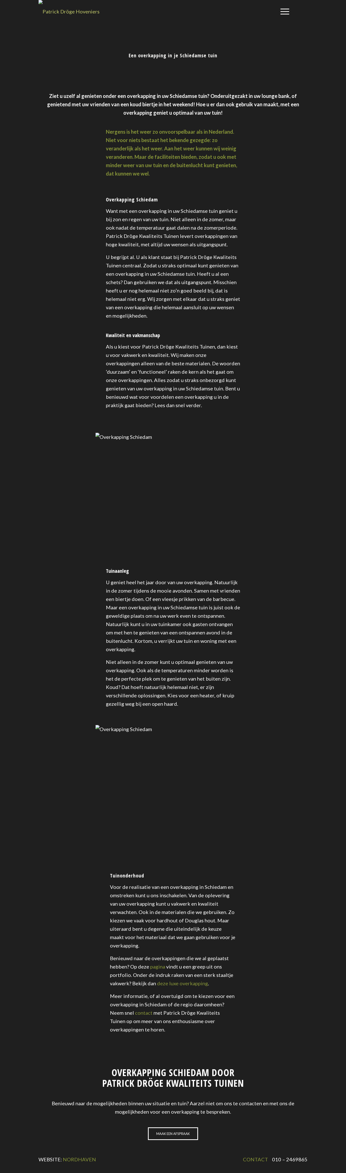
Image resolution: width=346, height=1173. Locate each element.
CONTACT (255, 1159)
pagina (157, 966)
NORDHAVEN (79, 1159)
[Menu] (283, 11)
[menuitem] (283, 11)
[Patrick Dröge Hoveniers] (69, 11)
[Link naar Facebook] (303, 11)
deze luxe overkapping (182, 983)
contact (143, 1013)
